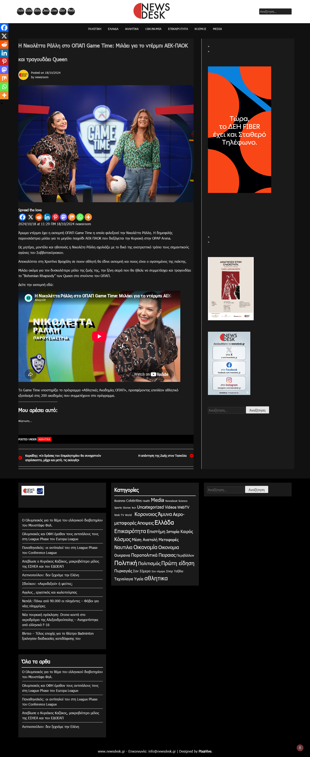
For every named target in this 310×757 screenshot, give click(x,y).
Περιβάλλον (185, 555)
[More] (88, 217)
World (128, 515)
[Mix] (71, 217)
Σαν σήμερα (158, 571)
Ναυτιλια (123, 547)
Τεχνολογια (123, 578)
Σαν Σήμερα (142, 571)
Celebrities (134, 500)
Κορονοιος (145, 514)
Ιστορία (172, 531)
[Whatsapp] (80, 217)
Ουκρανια (122, 555)
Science (182, 500)
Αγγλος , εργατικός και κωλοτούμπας (49, 592)
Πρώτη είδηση (177, 563)
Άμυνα (165, 514)
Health (146, 500)
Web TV (119, 515)
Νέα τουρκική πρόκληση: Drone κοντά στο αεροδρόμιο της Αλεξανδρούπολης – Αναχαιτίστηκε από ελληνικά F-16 (60, 619)
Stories (127, 507)
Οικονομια (168, 547)
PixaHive (205, 751)
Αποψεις (145, 522)
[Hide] (1, 103)
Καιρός (187, 531)
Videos (170, 506)
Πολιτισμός (149, 563)
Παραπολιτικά (144, 555)
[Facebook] (22, 217)
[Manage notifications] (300, 747)
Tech (134, 507)
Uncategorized (150, 506)
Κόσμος (62, 11)
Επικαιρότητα (54, 11)
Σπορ (169, 571)
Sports (118, 507)
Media (70, 11)
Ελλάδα (28, 11)
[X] (30, 217)
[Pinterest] (55, 217)
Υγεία (138, 578)
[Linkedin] (47, 217)
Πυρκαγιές (123, 570)
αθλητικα (37, 11)
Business (119, 501)
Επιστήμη (156, 531)
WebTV (183, 507)
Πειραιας (167, 555)
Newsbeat (171, 500)
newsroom (42, 77)
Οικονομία (45, 11)
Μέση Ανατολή (145, 539)
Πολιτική (20, 11)
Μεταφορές (168, 539)
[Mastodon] (63, 217)
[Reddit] (39, 217)
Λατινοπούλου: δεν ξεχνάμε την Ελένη (50, 575)
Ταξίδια (178, 571)
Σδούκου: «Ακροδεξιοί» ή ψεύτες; (47, 583)
